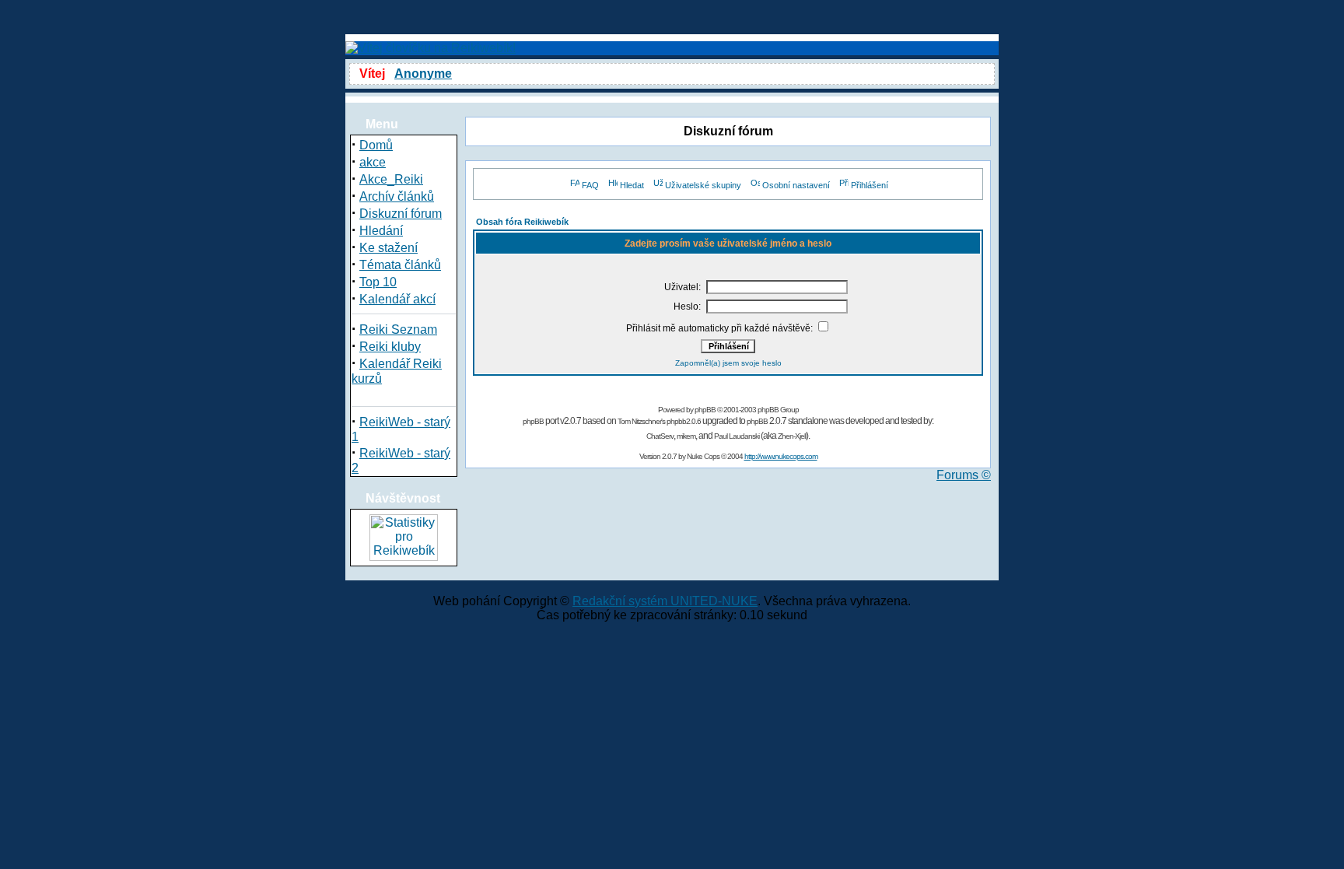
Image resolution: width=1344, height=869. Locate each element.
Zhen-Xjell (792, 436)
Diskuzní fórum (400, 213)
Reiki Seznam (398, 329)
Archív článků (396, 196)
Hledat (632, 185)
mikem (686, 436)
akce (372, 162)
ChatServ (660, 436)
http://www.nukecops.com (780, 456)
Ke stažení (388, 247)
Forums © (963, 475)
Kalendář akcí (397, 299)
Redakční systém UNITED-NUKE (665, 601)
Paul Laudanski (736, 436)
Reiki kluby (390, 346)
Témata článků (400, 265)
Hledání (381, 230)
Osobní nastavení (796, 185)
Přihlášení (869, 185)
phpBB (705, 409)
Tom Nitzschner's (641, 421)
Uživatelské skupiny (703, 185)
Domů (376, 145)
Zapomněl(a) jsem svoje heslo (728, 363)
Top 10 (378, 282)
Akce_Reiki (391, 179)
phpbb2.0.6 (684, 421)
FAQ (590, 185)
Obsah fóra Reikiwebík (522, 221)
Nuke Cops (703, 456)
